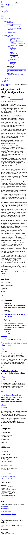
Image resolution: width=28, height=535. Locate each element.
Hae (2, 7)
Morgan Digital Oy (11, 533)
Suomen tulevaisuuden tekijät (14, 28)
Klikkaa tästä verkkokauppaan (8, 476)
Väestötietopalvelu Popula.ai (14, 24)
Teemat (8, 46)
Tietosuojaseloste (5, 508)
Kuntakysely (10, 29)
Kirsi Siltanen (4, 379)
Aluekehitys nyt (8, 21)
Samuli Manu (4, 407)
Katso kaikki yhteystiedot (7, 461)
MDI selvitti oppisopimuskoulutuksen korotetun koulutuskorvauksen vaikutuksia (15, 305)
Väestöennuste (10, 22)
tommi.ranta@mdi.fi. (6, 469)
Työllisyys (12, 50)
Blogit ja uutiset (11, 73)
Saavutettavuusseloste (6, 511)
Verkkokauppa (7, 76)
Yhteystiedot (7, 10)
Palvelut (9, 36)
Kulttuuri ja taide (14, 55)
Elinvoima (12, 49)
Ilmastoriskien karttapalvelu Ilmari (15, 26)
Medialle (12, 64)
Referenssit (12, 63)
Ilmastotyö (12, 52)
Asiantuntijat (13, 62)
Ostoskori (6, 13)
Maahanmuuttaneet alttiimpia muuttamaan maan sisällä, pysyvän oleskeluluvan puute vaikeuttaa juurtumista (15, 326)
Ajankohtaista (7, 71)
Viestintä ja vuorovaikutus (16, 45)
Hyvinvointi (13, 56)
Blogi (13, 84)
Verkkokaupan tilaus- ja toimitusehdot (10, 478)
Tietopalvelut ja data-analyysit (17, 43)
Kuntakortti (9, 31)
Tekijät (8, 60)
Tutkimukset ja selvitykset (16, 41)
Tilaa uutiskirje (4, 529)
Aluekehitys (13, 48)
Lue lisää (3, 367)
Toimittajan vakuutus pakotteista (8, 514)
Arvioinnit (12, 39)
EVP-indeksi (10, 25)
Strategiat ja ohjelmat (15, 38)
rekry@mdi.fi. (4, 506)
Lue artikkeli (7, 311)
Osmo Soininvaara (7, 285)
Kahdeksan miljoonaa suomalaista (15, 74)
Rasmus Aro (4, 351)
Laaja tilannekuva (11, 34)
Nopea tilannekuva (11, 32)
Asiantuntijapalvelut (9, 35)
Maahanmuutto (13, 53)
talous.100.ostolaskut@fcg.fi (8, 495)
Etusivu (2, 84)
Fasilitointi (12, 42)
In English (6, 11)
